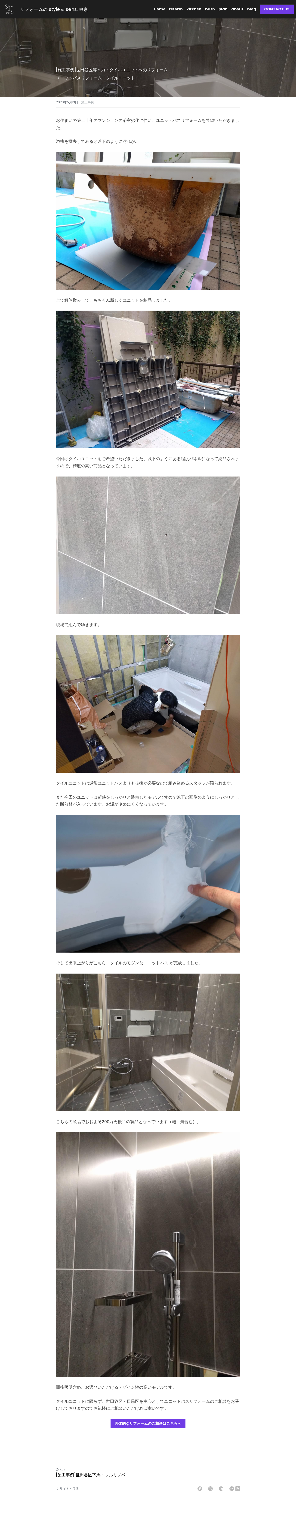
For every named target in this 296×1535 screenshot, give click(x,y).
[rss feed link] (237, 1488)
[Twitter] (210, 1488)
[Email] (231, 1488)
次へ (59, 1469)
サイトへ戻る (69, 1488)
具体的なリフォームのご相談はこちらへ (148, 1423)
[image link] (9, 9)
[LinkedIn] (221, 1488)
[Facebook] (199, 1488)
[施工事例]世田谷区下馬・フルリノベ (91, 1475)
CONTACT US (277, 9)
